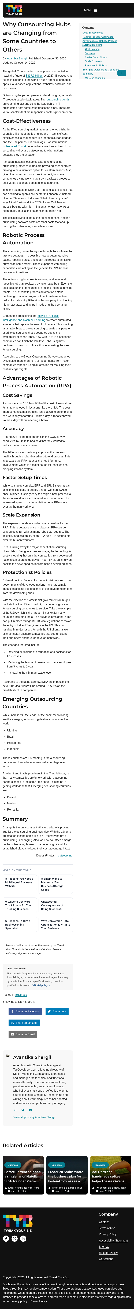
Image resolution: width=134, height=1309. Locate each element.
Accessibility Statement (113, 1240)
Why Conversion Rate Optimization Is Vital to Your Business (55, 924)
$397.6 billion (34, 75)
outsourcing (65, 855)
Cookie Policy (38, 1301)
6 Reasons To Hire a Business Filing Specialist (18, 924)
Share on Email (25, 1034)
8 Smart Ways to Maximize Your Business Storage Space (52, 884)
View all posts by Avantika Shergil (34, 1117)
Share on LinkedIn (26, 1022)
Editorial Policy (108, 1252)
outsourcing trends (58, 99)
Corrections (106, 1258)
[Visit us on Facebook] (6, 1238)
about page (34, 953)
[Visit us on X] (14, 1238)
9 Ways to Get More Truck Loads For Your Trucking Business (18, 905)
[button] (88, 10)
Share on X (59, 1011)
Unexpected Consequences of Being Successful (52, 905)
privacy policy (19, 1301)
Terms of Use (107, 1228)
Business (21, 994)
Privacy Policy (108, 1234)
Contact (104, 1221)
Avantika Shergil (17, 58)
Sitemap (104, 1246)
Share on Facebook (27, 1011)
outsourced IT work (15, 146)
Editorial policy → (41, 985)
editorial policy (14, 953)
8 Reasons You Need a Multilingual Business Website (19, 882)
